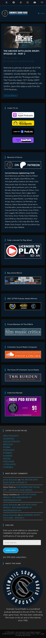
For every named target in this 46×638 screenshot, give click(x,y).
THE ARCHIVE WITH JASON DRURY (20, 61)
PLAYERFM (7, 455)
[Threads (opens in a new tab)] (20, 2)
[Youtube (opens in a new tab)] (34, 2)
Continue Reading (11, 95)
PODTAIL (7, 458)
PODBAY (6, 447)
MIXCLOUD (8, 444)
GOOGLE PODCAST (11, 441)
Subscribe (11, 550)
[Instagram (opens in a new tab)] (27, 2)
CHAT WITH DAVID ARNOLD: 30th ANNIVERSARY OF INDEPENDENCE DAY (19, 497)
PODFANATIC (9, 450)
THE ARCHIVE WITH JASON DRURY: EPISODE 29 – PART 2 (22, 52)
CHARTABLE (8, 467)
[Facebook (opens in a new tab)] (13, 2)
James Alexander (10, 479)
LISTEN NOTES (9, 464)
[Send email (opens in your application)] (40, 2)
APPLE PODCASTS (11, 435)
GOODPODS (8, 438)
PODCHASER (8, 461)
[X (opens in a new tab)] (6, 2)
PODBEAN (7, 452)
